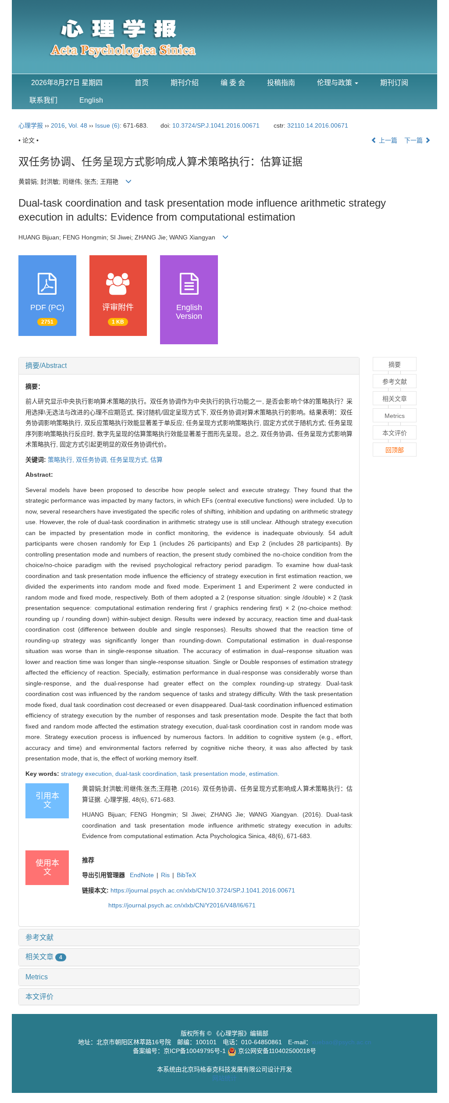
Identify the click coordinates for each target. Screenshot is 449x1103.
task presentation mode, (214, 773)
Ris (165, 874)
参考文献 (39, 937)
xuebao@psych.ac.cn (341, 1042)
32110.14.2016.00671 (317, 125)
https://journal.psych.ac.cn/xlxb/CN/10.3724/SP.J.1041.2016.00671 (202, 890)
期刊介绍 (185, 82)
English (91, 100)
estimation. (264, 773)
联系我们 (43, 100)
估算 (156, 459)
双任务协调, (93, 459)
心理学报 (30, 125)
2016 (58, 125)
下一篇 (414, 140)
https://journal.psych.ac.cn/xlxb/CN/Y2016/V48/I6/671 (182, 905)
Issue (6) (107, 125)
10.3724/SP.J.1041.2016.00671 (216, 125)
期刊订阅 (394, 82)
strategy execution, (88, 773)
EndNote (142, 874)
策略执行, (62, 459)
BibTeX (186, 874)
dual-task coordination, (147, 773)
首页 (142, 82)
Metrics (36, 977)
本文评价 (39, 996)
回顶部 (394, 449)
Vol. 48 (77, 125)
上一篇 (387, 140)
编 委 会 (233, 82)
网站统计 (224, 1078)
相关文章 (43, 956)
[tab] (189, 365)
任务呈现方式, (130, 459)
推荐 (88, 860)
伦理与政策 (335, 82)
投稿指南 (281, 82)
